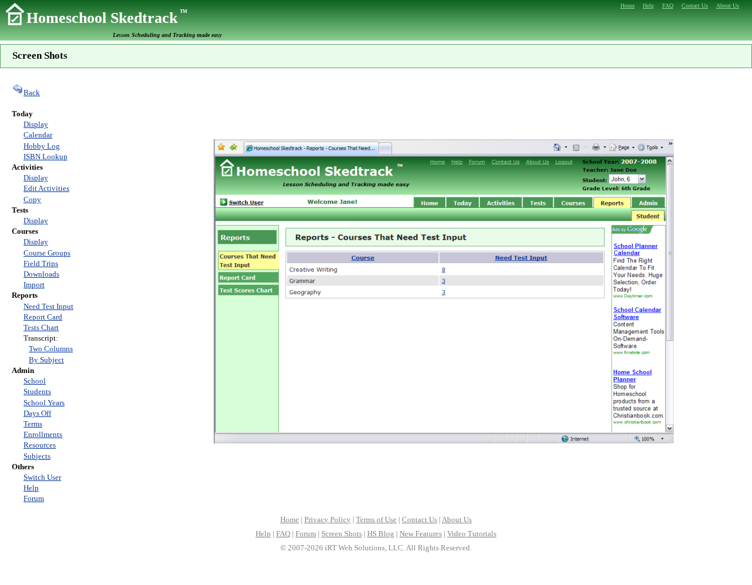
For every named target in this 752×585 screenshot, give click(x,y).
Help (31, 487)
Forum (34, 498)
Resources (40, 445)
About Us (457, 519)
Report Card (43, 316)
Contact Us (419, 519)
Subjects (37, 456)
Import (34, 284)
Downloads (41, 274)
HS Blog (380, 533)
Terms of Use (376, 519)
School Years (44, 402)
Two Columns (51, 348)
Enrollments (43, 434)
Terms (33, 423)
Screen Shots (341, 533)
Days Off (37, 413)
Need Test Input (48, 306)
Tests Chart (41, 327)
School (35, 380)
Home (289, 519)
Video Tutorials (471, 533)
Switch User (42, 477)
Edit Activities (46, 188)
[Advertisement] (443, 102)
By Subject (46, 359)
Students (37, 391)
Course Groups (47, 252)
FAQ (283, 533)
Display (36, 124)
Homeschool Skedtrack (106, 17)
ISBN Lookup (46, 156)
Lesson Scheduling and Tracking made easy (167, 35)
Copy (32, 199)
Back (32, 92)
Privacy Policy (327, 519)
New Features (421, 533)
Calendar (38, 134)
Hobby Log (42, 146)
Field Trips (41, 263)
